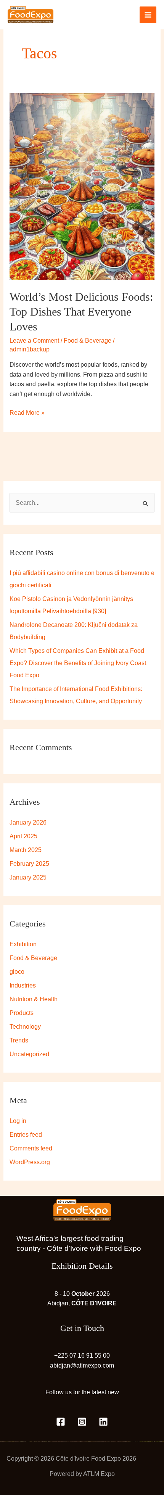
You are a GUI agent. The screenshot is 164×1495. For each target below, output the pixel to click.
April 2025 (23, 836)
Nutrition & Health (34, 999)
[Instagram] (82, 1421)
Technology (25, 1026)
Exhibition (23, 944)
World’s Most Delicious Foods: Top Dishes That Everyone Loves (81, 311)
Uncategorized (29, 1054)
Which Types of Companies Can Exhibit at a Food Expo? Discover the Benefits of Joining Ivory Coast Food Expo (78, 663)
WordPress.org (30, 1162)
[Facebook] (60, 1421)
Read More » (27, 412)
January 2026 (28, 822)
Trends (19, 1040)
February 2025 (29, 863)
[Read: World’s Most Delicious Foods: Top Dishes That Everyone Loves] (82, 186)
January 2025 (28, 877)
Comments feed (31, 1148)
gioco (17, 971)
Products (22, 1013)
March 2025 (26, 850)
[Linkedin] (103, 1421)
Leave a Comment (34, 340)
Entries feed (26, 1134)
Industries (23, 985)
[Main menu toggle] (148, 14)
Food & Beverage (87, 340)
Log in (18, 1121)
